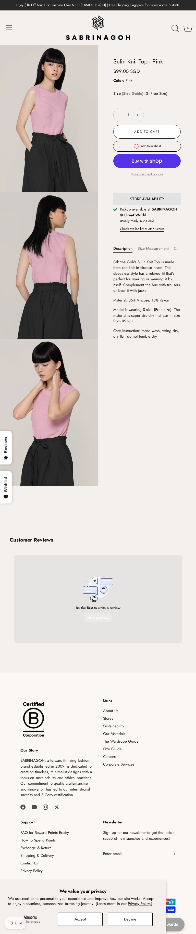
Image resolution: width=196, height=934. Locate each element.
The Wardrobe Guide (121, 741)
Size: (129, 93)
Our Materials (114, 733)
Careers (109, 756)
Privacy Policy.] (140, 903)
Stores (108, 718)
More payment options (147, 174)
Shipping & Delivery (37, 855)
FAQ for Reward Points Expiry (44, 832)
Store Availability (147, 199)
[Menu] (9, 27)
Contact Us (29, 863)
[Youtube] (34, 807)
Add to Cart (147, 131)
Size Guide (132, 93)
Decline (130, 919)
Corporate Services (118, 764)
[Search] (175, 28)
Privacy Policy (31, 871)
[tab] (125, 249)
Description (122, 248)
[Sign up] (173, 854)
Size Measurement (153, 248)
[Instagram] (45, 807)
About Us (110, 711)
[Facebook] (23, 807)
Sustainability (113, 726)
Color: (118, 80)
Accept (80, 919)
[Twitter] (56, 807)
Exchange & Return (36, 848)
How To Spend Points (38, 840)
